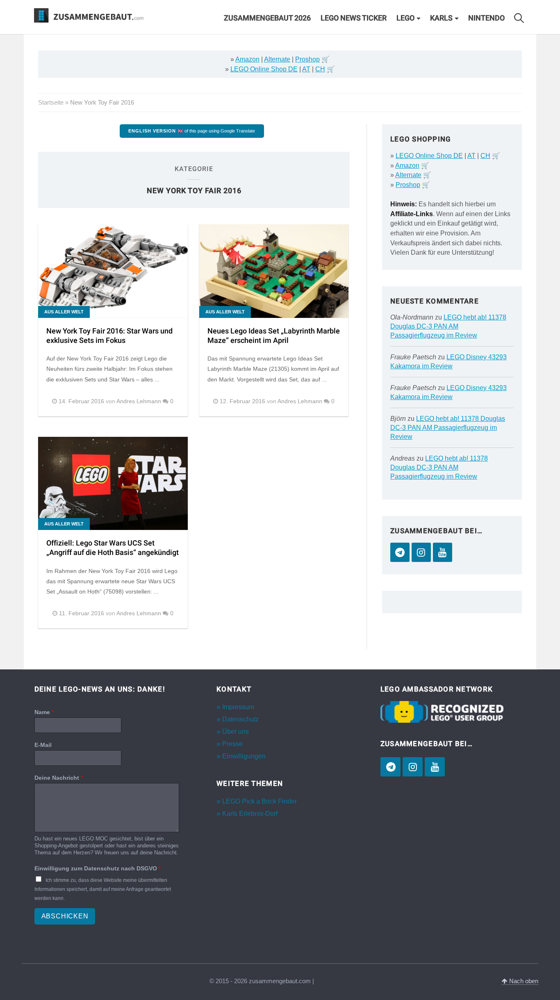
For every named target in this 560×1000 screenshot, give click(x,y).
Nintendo (486, 18)
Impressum (238, 706)
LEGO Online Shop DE (264, 69)
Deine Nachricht (58, 777)
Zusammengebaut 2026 (267, 18)
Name (44, 712)
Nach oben (523, 981)
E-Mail (43, 745)
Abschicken (65, 916)
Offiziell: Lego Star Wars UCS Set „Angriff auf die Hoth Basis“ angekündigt (112, 548)
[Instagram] (421, 552)
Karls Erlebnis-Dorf (250, 813)
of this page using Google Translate (191, 130)
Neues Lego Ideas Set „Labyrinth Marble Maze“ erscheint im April (273, 336)
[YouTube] (442, 552)
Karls (441, 18)
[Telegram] (400, 552)
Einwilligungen (244, 756)
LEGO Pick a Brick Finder (259, 801)
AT (306, 69)
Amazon (247, 59)
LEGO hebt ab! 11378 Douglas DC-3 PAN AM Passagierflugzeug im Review (448, 326)
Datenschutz (240, 719)
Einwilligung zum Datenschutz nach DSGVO (97, 868)
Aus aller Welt (64, 311)
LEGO (405, 18)
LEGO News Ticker (354, 18)
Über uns (235, 731)
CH (320, 69)
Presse (232, 743)
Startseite (51, 102)
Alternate (277, 59)
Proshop (307, 59)
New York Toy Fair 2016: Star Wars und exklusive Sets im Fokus (109, 336)
